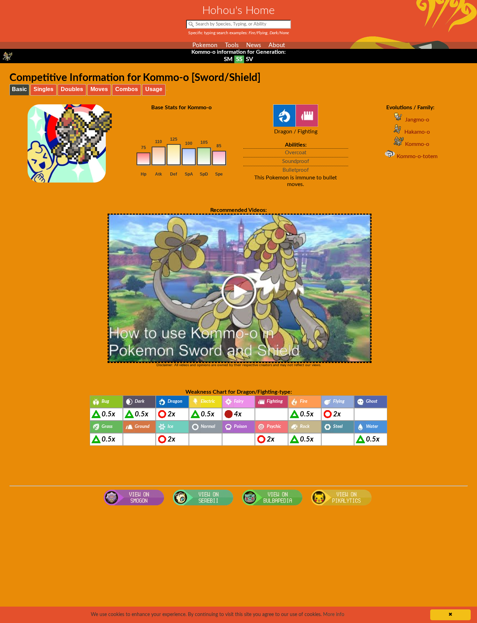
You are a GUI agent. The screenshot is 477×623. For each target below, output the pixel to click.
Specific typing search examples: (238, 33)
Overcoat (295, 152)
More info (333, 614)
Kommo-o (417, 144)
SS (239, 59)
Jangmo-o (417, 120)
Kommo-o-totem (417, 156)
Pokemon (204, 45)
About (277, 45)
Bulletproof (295, 170)
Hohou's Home (238, 10)
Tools (232, 45)
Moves (99, 89)
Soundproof (295, 161)
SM (228, 59)
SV (249, 59)
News (253, 45)
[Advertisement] (238, 565)
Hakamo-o (417, 132)
